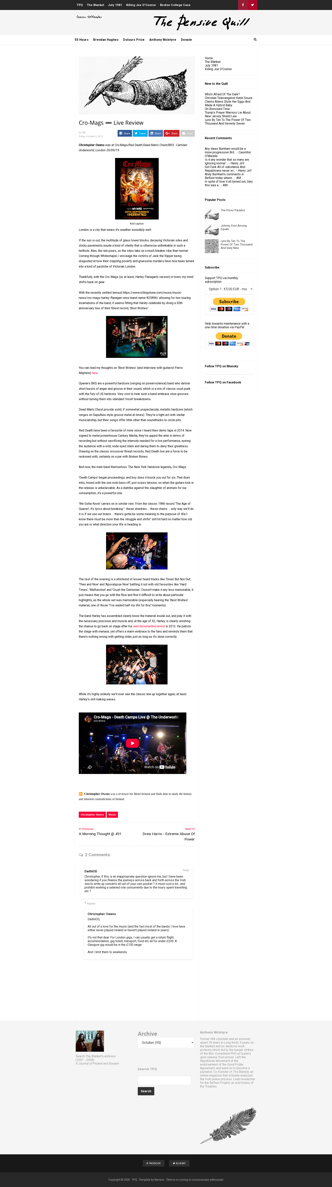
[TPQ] (187, 30)
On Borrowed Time (217, 109)
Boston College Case (175, 5)
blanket (210, 1046)
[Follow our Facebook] (243, 5)
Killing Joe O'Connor (141, 5)
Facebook (234, 382)
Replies (91, 903)
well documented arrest (149, 626)
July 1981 (115, 5)
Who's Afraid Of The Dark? (222, 94)
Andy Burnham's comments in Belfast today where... (224, 176)
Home (209, 58)
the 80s (209, 1053)
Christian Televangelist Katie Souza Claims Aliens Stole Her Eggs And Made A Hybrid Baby (228, 101)
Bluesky (232, 366)
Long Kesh (231, 1042)
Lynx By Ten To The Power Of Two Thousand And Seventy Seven (228, 121)
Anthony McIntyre (162, 40)
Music (112, 814)
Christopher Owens (92, 814)
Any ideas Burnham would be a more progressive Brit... (225, 150)
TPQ (80, 5)
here (95, 373)
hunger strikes (243, 1050)
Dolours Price (134, 40)
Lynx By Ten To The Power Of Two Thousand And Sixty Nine (236, 244)
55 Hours (82, 40)
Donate (186, 40)
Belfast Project (220, 1083)
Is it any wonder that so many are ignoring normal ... (227, 161)
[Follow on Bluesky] (252, 5)
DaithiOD (91, 871)
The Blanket (95, 5)
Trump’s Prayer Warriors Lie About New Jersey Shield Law (228, 114)
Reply (186, 870)
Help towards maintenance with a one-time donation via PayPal (227, 325)
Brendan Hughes (106, 40)
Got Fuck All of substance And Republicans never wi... (225, 168)
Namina (159, 1179)
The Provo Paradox (233, 210)
